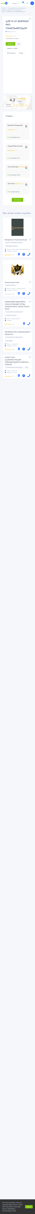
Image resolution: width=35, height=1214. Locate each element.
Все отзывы (17, 200)
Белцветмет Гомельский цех (16, 240)
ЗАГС (26, 367)
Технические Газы (12, 282)
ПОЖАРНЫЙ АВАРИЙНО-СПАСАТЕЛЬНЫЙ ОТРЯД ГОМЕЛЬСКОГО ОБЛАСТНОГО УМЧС (17, 305)
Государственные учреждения (14, 312)
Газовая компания (10, 285)
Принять (29, 1207)
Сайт (18, 44)
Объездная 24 (11, 31)
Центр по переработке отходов (14, 242)
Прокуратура (9, 341)
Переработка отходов (11, 246)
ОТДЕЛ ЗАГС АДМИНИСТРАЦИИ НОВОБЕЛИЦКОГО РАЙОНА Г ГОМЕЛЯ (17, 361)
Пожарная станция (11, 315)
